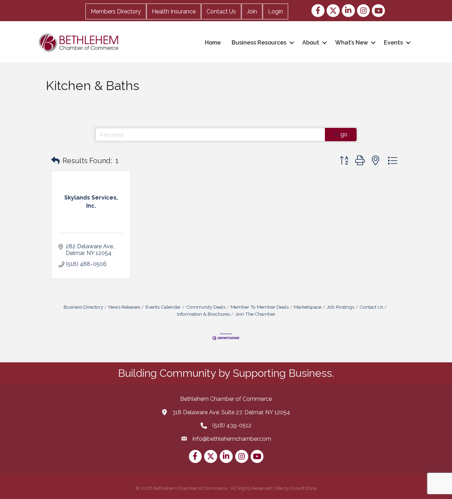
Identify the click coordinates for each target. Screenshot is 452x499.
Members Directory (116, 11)
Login (275, 11)
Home (213, 42)
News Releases (124, 307)
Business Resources (259, 42)
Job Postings (340, 307)
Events (393, 42)
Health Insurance (174, 11)
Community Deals (205, 307)
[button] (55, 160)
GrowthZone (303, 488)
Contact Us (221, 11)
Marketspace (307, 307)
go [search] (343, 134)
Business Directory (83, 307)
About (310, 42)
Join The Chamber (255, 314)
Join (252, 11)
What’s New (351, 42)
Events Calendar (163, 307)
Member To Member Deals (260, 307)
